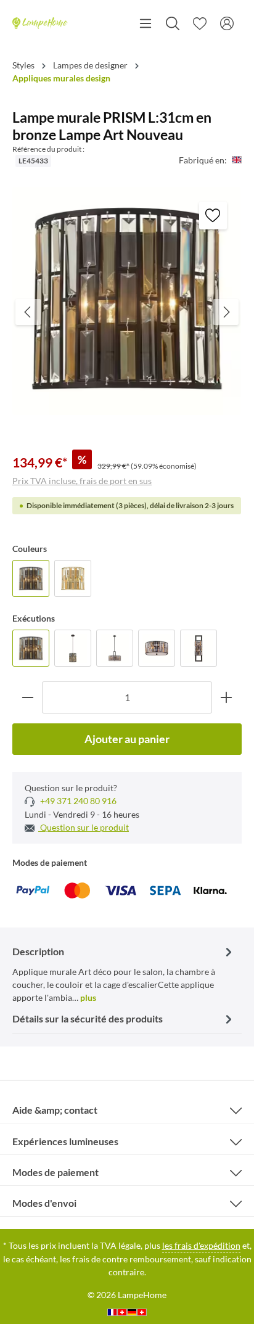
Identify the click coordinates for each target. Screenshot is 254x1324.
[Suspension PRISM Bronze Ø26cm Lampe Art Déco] (72, 648)
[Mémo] (199, 23)
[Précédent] (28, 312)
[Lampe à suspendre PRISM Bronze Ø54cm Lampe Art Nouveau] (114, 648)
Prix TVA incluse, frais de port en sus (82, 480)
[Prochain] (226, 312)
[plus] (226, 697)
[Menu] (145, 23)
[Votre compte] (227, 23)
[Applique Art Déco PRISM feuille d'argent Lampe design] (72, 578)
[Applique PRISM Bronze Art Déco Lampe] (198, 648)
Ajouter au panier (127, 739)
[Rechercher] (172, 23)
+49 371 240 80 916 (77, 801)
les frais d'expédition (201, 1245)
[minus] (27, 697)
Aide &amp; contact (54, 1110)
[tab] (124, 973)
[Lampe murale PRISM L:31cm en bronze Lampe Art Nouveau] (30, 578)
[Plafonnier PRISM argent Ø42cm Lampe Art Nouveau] (156, 648)
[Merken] (213, 215)
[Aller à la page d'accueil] (40, 23)
